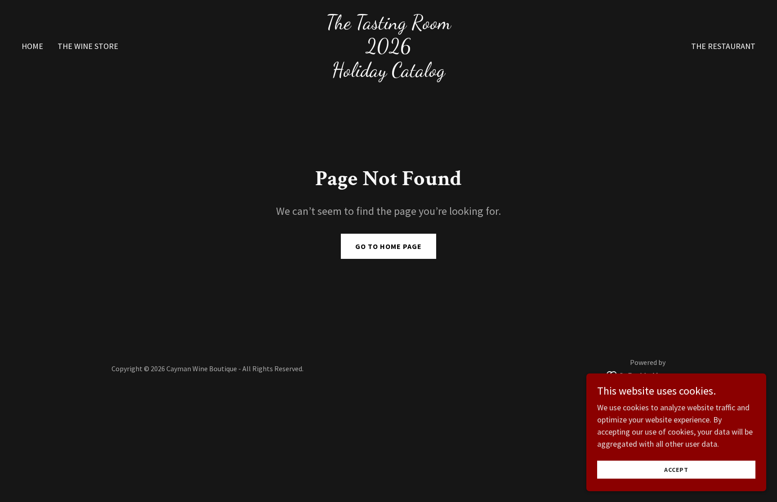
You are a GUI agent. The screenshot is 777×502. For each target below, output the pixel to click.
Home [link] (32, 46)
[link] (388, 73)
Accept (676, 470)
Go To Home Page (388, 246)
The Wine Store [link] (88, 46)
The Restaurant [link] (723, 46)
